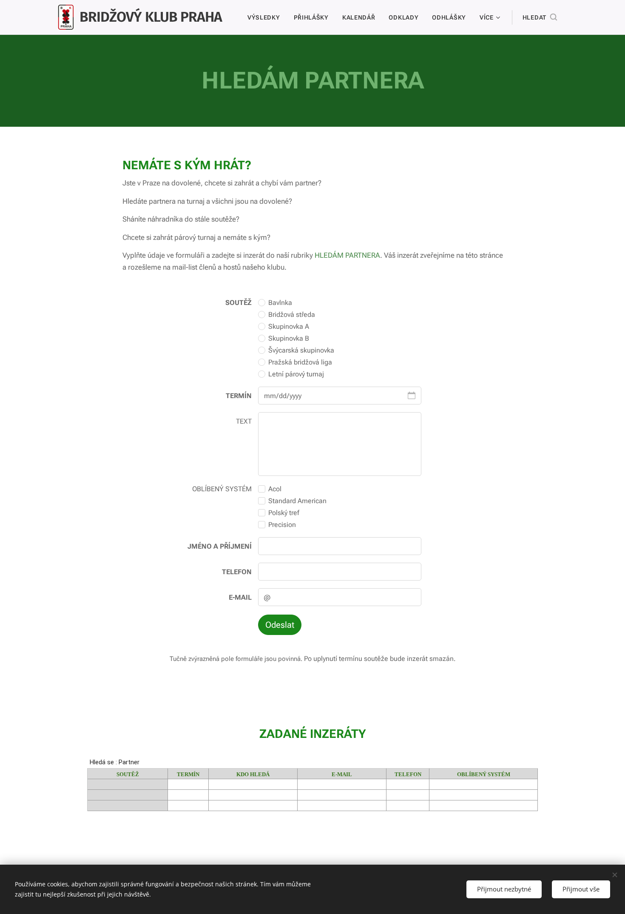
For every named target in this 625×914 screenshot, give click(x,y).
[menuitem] (266, 17)
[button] (540, 17)
